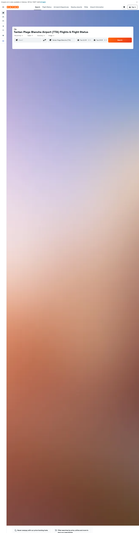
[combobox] (19, 35)
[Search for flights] (3, 13)
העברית (43, 2)
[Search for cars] (3, 21)
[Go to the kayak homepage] (13, 7)
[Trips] (3, 35)
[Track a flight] (3, 30)
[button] (137, 2)
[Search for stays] (3, 17)
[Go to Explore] (3, 26)
